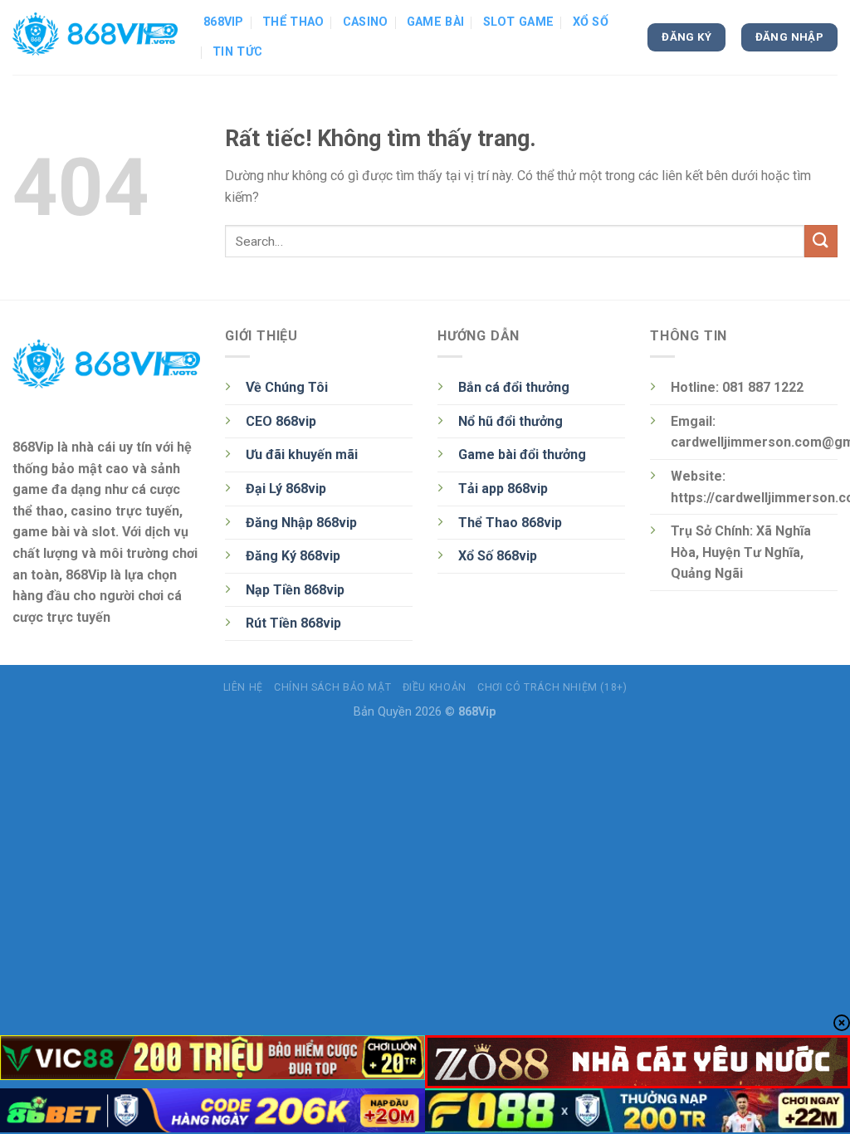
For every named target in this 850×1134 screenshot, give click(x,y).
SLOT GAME (518, 22)
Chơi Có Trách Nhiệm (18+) (552, 687)
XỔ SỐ (590, 22)
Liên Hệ (243, 687)
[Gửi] (821, 241)
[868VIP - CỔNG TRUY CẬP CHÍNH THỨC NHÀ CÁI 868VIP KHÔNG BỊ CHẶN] (95, 37)
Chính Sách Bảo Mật (332, 687)
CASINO (365, 22)
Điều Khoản (435, 687)
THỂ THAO (293, 22)
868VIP (223, 22)
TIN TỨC (237, 52)
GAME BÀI (435, 22)
